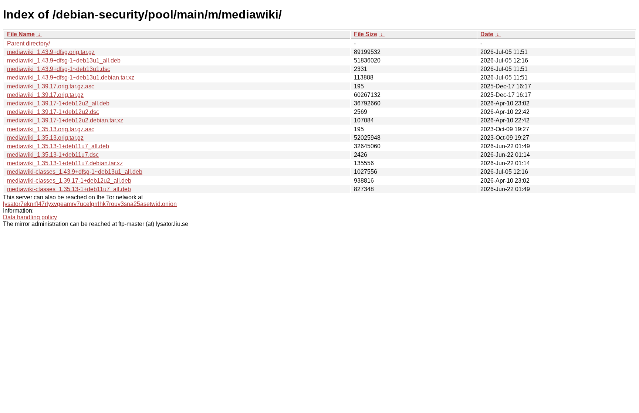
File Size (365, 34)
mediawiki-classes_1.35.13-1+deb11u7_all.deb (69, 189)
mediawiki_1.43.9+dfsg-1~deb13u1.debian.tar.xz (70, 77)
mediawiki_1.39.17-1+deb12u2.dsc (53, 112)
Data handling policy (30, 217)
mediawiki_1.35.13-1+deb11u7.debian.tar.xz (65, 163)
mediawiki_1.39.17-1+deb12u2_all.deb (58, 103)
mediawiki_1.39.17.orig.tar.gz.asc (50, 86)
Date (486, 34)
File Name (21, 34)
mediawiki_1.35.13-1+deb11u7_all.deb (58, 146)
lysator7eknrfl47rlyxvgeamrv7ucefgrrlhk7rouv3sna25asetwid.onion (90, 204)
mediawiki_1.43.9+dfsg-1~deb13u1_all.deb (64, 60)
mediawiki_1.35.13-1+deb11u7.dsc (53, 155)
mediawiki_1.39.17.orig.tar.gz (45, 95)
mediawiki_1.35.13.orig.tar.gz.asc (50, 129)
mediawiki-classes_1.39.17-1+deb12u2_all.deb (69, 180)
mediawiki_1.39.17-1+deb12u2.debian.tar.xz (65, 120)
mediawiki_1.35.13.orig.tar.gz (45, 138)
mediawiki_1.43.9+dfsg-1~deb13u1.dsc (58, 69)
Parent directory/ (28, 43)
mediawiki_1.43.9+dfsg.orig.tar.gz (51, 52)
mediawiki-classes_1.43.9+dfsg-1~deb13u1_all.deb (74, 172)
